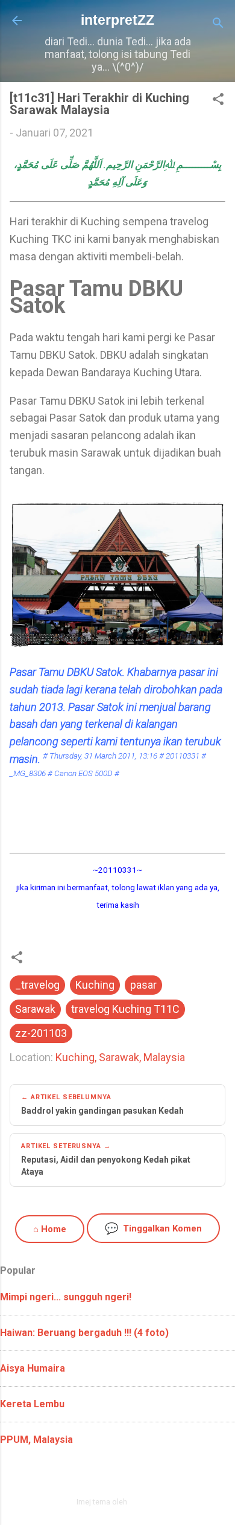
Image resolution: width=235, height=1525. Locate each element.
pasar (143, 984)
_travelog (37, 984)
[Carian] (218, 24)
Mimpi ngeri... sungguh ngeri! (65, 1297)
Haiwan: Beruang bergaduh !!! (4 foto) (84, 1332)
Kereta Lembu (32, 1404)
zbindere (144, 1501)
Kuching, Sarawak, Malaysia (120, 1057)
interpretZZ (117, 20)
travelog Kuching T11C (125, 1009)
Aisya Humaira (32, 1368)
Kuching (94, 984)
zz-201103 (41, 1033)
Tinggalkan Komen (153, 1228)
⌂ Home (49, 1229)
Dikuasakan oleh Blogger (125, 1475)
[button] (218, 101)
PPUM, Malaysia (36, 1439)
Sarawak (35, 1009)
